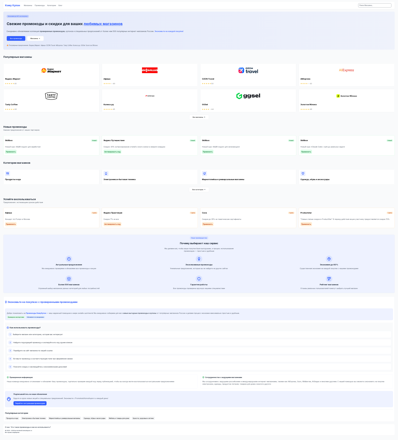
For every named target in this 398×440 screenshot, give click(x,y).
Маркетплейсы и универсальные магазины (64, 418)
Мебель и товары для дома (119, 418)
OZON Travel (50, 45)
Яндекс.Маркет (34, 45)
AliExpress (59, 45)
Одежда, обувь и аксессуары (94, 418)
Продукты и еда (12, 418)
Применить (11, 152)
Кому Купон (12, 5)
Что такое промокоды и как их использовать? (31, 427)
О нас (7, 427)
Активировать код (112, 152)
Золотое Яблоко (92, 45)
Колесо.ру (76, 45)
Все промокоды (16, 38)
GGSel (83, 45)
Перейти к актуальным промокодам (30, 403)
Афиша (43, 45)
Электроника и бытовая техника (33, 418)
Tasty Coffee (67, 45)
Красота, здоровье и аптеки (143, 418)
